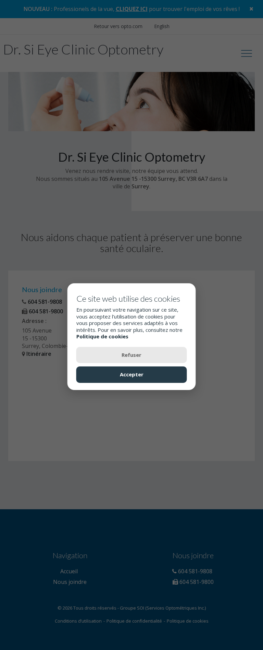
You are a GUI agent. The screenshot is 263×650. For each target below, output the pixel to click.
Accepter (131, 374)
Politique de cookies (102, 336)
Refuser (131, 354)
